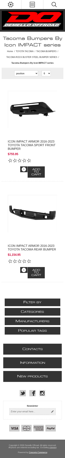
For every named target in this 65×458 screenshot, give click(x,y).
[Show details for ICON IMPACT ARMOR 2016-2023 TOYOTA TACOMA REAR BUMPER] (32, 214)
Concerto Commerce (38, 452)
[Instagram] (42, 393)
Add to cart (36, 172)
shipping (53, 447)
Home (10, 51)
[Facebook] (32, 393)
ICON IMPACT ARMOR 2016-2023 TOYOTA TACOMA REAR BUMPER (32, 247)
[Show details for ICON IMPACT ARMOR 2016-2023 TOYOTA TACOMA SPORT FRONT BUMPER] (32, 109)
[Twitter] (23, 393)
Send (52, 411)
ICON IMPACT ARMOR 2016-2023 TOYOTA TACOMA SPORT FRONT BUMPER (31, 145)
